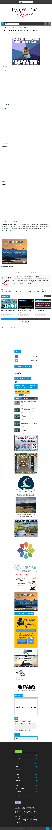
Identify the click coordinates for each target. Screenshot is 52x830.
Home (3, 27)
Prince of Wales (8, 27)
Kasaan (33, 723)
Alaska (16, 721)
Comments (33, 398)
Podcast (34, 725)
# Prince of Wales (8, 266)
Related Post (5, 296)
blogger (9, 318)
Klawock (24, 725)
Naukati (29, 725)
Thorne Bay (32, 728)
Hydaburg (28, 723)
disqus (25, 318)
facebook (42, 318)
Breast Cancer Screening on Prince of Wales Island (8, 311)
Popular (26, 398)
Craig (29, 721)
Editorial (17, 723)
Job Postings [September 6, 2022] (24, 311)
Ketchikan (17, 725)
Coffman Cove (23, 721)
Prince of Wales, (20, 33)
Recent (18, 398)
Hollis (22, 723)
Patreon (16, 381)
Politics (17, 728)
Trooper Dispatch (19, 730)
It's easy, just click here (11, 230)
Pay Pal (16, 382)
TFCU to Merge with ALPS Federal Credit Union (41, 311)
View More (48, 296)
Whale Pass (28, 730)
